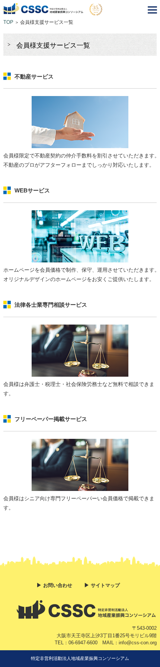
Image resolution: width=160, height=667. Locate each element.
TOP (8, 22)
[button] (152, 11)
